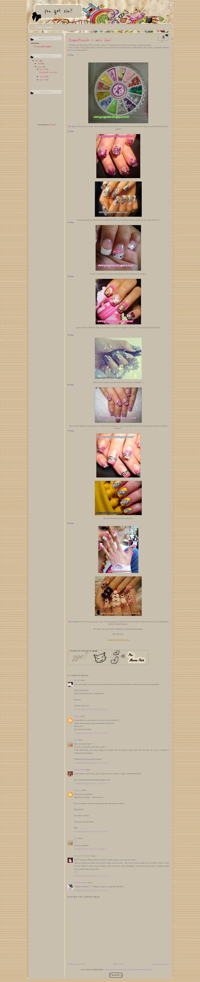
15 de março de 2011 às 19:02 (90, 733)
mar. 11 (43, 80)
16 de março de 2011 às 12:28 (90, 876)
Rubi (76, 740)
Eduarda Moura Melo (82, 856)
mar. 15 (43, 69)
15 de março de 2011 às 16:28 (90, 709)
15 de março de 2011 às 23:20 (90, 783)
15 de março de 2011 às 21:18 (90, 763)
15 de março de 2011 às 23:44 (90, 831)
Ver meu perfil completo (43, 47)
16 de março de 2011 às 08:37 (90, 849)
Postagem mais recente (76, 964)
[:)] (116, 975)
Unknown (78, 790)
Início (40, 27)
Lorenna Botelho (81, 882)
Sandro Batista (80, 770)
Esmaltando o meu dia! (90, 40)
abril (40, 63)
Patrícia (77, 716)
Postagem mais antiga (160, 964)
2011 (37, 61)
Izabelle (77, 680)
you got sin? (58, 11)
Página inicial (118, 964)
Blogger (52, 124)
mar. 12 (43, 76)
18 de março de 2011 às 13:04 (90, 890)
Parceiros (49, 27)
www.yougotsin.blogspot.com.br (116, 969)
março (40, 67)
